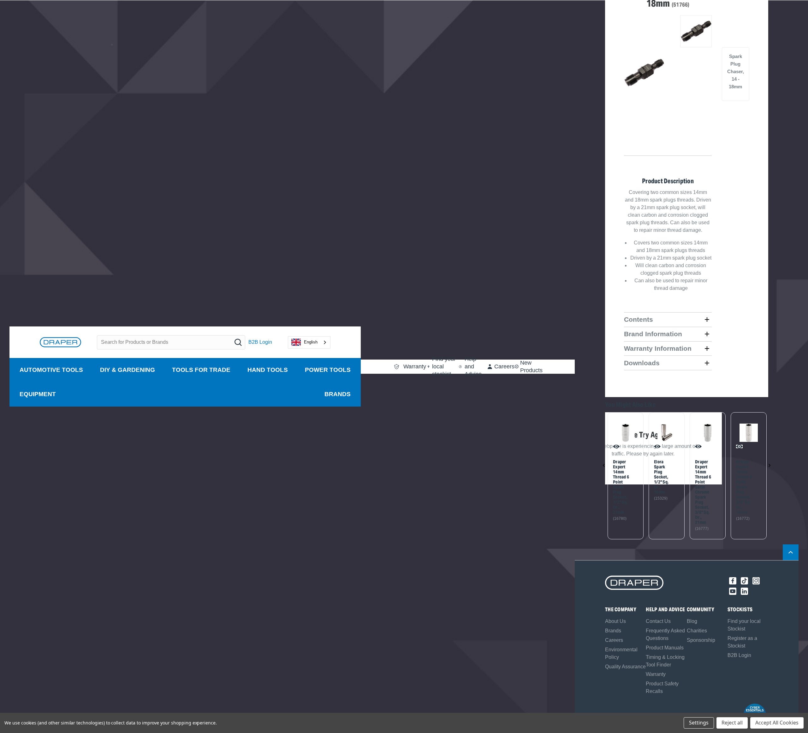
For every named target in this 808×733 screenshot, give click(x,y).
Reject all (732, 722)
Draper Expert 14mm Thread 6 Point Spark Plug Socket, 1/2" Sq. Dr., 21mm (621, 487)
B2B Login (260, 342)
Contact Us (658, 621)
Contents (638, 319)
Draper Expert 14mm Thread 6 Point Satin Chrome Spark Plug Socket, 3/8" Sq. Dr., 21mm (703, 492)
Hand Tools (267, 369)
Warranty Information (658, 348)
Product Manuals (665, 647)
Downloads (642, 362)
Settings (699, 722)
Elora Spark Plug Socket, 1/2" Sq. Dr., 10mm (661, 477)
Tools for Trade (201, 369)
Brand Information (653, 333)
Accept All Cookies (777, 722)
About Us (615, 621)
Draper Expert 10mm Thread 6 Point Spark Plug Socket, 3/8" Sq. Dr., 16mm (744, 487)
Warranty (656, 674)
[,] (625, 433)
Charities (697, 630)
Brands (337, 394)
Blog (692, 621)
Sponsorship (701, 640)
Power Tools (328, 369)
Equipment (38, 394)
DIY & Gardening (127, 369)
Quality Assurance (625, 666)
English (311, 342)
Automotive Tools (51, 369)
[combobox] (309, 342)
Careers (614, 640)
